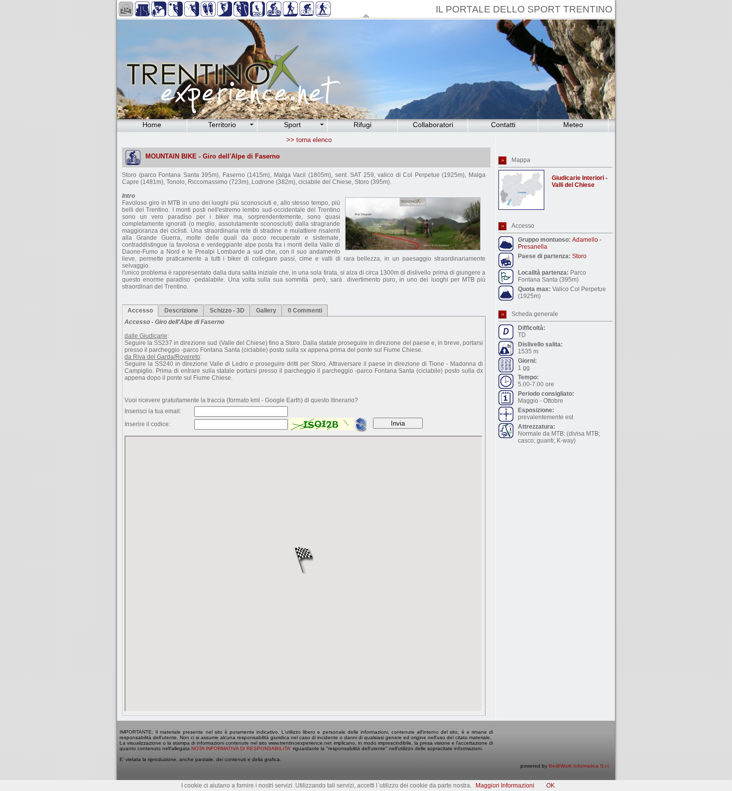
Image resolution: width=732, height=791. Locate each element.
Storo (579, 256)
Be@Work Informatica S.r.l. (579, 766)
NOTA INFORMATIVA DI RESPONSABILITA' (241, 748)
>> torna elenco (309, 140)
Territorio (222, 125)
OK (550, 785)
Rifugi (362, 125)
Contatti (503, 125)
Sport (292, 125)
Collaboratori (433, 125)
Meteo (573, 125)
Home (151, 125)
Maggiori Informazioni (505, 785)
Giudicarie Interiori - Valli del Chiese (580, 181)
